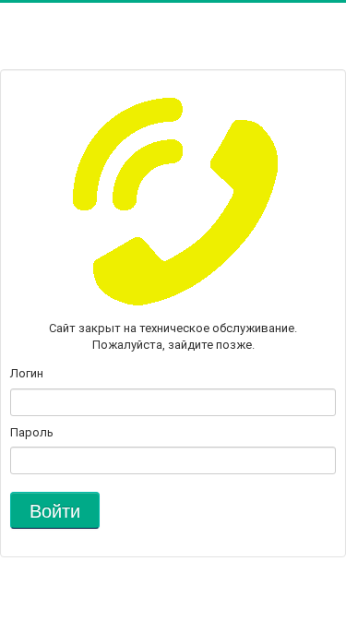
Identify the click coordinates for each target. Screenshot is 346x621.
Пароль (32, 432)
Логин (26, 373)
